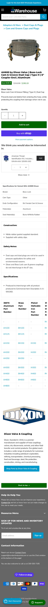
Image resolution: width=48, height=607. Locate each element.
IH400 (33, 373)
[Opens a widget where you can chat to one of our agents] (37, 603)
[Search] (43, 17)
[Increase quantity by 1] (22, 115)
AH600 (6, 379)
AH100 (6, 328)
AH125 (6, 334)
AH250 (6, 358)
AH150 (6, 343)
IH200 (33, 352)
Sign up (38, 535)
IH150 (33, 343)
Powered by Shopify (24, 602)
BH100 (21, 328)
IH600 (33, 379)
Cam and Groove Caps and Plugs (22, 28)
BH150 (21, 343)
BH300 (21, 367)
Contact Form (20, 552)
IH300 (33, 367)
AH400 (6, 373)
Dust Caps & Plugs (33, 25)
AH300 (6, 367)
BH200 (21, 352)
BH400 (21, 373)
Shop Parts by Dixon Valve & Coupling (21, 468)
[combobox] (20, 17)
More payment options (24, 139)
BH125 (21, 334)
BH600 (21, 379)
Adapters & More (12, 25)
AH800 (6, 386)
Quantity (4, 109)
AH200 (6, 352)
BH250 (21, 358)
